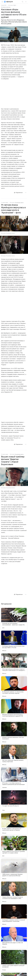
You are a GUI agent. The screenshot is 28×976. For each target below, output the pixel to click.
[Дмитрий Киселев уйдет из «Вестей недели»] (14, 938)
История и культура (5, 7)
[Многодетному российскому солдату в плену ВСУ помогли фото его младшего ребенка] (14, 664)
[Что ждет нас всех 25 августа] (14, 801)
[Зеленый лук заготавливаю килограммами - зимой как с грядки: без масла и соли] (14, 618)
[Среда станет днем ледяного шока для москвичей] (14, 960)
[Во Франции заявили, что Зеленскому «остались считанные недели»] (14, 687)
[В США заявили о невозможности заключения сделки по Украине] (14, 824)
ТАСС (14, 5)
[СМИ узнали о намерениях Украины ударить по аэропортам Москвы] (14, 869)
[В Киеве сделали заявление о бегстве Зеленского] (14, 732)
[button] (14, 34)
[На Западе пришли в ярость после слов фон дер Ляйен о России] (14, 641)
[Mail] (5, 1)
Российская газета (19, 202)
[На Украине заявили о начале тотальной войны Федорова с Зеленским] (14, 915)
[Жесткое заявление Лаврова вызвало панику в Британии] (14, 755)
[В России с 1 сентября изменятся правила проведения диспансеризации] (14, 778)
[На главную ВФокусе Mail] (9, 1)
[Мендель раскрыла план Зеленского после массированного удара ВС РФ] (14, 709)
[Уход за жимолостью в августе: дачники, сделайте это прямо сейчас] (14, 846)
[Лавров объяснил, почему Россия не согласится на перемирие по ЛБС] (14, 892)
